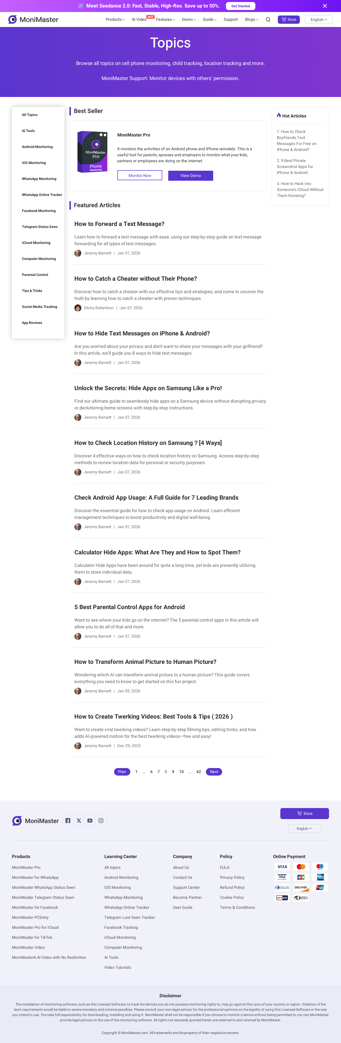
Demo (187, 19)
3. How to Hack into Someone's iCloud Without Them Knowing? (300, 190)
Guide (208, 19)
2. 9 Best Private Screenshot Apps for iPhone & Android (295, 167)
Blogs (250, 19)
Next (214, 772)
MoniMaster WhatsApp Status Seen (43, 888)
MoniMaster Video (28, 948)
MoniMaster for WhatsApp (35, 878)
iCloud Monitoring (36, 242)
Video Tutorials (117, 968)
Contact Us (182, 878)
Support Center (186, 888)
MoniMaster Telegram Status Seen (43, 898)
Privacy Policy (232, 878)
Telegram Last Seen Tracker (129, 918)
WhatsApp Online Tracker (42, 194)
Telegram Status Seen (40, 226)
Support (231, 19)
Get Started (240, 6)
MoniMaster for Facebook (35, 908)
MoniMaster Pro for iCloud (35, 928)
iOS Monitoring (34, 162)
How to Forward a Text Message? (119, 224)
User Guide (182, 908)
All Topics (29, 114)
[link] (168, 239)
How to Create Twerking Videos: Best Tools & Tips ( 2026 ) (153, 716)
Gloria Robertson (99, 308)
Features (164, 19)
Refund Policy (232, 888)
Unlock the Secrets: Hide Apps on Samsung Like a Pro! (148, 388)
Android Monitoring (37, 146)
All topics (112, 868)
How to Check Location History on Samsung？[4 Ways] (148, 443)
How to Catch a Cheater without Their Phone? (135, 278)
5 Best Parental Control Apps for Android (129, 607)
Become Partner (187, 898)
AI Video (139, 19)
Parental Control (35, 274)
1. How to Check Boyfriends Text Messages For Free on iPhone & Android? (297, 141)
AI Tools (28, 130)
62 (198, 772)
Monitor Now (140, 176)
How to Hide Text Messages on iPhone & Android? (142, 333)
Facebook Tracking (121, 928)
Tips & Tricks (32, 290)
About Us (181, 868)
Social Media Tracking (39, 306)
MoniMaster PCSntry (30, 918)
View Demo (190, 176)
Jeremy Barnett (97, 253)
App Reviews (32, 322)
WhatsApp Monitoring (39, 178)
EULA (224, 868)
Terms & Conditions (237, 908)
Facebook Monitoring (39, 210)
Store (292, 19)
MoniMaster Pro (133, 135)
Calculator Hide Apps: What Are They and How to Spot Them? (157, 552)
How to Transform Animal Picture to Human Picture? (145, 662)
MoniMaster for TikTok (32, 938)
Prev (122, 772)
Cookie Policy (232, 898)
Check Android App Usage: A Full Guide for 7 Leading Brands (156, 497)
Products (114, 19)
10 (181, 772)
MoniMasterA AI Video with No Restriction (49, 958)
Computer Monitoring (39, 258)
